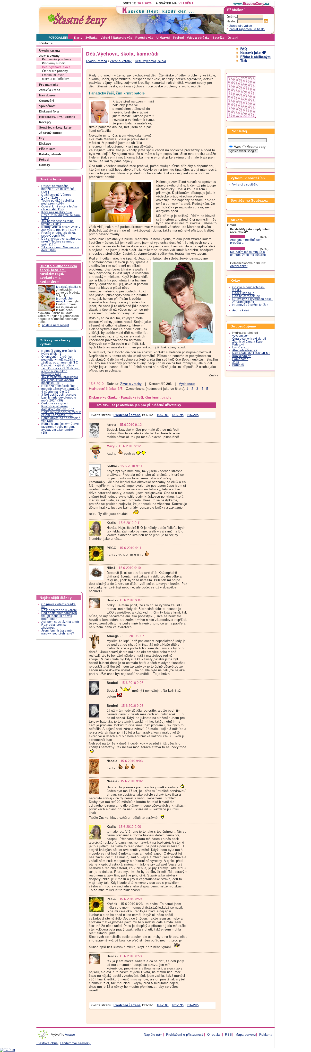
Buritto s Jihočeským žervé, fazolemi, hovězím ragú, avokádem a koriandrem (58, 273)
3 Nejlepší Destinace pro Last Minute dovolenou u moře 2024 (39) (58, 397)
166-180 (163, 415)
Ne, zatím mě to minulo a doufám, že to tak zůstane (248, 253)
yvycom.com (241, 335)
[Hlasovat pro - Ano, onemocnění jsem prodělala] (244, 236)
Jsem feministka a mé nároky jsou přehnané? (57, 632)
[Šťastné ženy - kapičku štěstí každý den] (77, 20)
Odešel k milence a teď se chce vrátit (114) (59, 208)
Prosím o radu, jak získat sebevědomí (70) (58, 234)
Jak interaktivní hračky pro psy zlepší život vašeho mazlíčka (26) (59, 380)
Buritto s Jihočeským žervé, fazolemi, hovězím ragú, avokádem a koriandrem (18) (60, 428)
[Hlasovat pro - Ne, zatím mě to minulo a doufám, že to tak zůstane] (244, 249)
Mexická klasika (67, 286)
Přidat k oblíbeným (255, 57)
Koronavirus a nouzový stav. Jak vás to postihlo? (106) (61, 228)
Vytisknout (187, 384)
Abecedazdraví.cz (244, 350)
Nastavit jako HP (253, 53)
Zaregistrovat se (240, 25)
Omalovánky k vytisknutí (249, 338)
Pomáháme (240, 359)
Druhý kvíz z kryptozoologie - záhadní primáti (252, 300)
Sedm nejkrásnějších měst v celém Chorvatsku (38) (61, 414)
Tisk (243, 61)
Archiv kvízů (240, 310)
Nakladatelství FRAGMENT (251, 353)
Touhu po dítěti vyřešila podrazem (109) (57, 202)
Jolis (235, 362)
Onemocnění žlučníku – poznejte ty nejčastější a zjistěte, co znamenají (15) (59, 359)
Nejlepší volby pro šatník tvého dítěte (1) (58, 352)
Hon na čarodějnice (246, 296)
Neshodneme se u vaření (59, 610)
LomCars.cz (240, 347)
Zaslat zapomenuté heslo (247, 29)
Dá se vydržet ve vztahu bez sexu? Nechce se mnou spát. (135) (61, 241)
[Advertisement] (59, 515)
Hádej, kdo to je (243, 293)
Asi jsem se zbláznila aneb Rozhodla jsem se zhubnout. (60, 624)
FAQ (243, 49)
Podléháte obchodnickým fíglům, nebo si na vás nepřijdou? (59, 616)
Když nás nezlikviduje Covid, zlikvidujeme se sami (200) (60, 215)
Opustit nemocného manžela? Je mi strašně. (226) (58, 189)
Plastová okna (47, 1043)
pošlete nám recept (55, 325)
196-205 (193, 415)
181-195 (178, 415)
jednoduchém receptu (65, 300)
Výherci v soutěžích (245, 184)
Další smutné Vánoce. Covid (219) (56, 196)
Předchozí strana (126, 415)
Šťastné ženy (256, 147)
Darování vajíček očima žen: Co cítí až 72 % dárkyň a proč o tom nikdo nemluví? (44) (60, 370)
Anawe (70, 1034)
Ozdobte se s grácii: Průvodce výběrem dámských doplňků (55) (57, 406)
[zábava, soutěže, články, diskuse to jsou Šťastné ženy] (251, 3)
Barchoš (238, 364)
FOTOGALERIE (59, 37)
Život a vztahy (131, 384)
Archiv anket (239, 266)
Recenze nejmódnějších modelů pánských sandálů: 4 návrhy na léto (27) (60, 388)
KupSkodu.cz (241, 356)
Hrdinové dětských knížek (250, 304)
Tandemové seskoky (75, 1043)
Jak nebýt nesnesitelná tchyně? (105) (57, 222)
